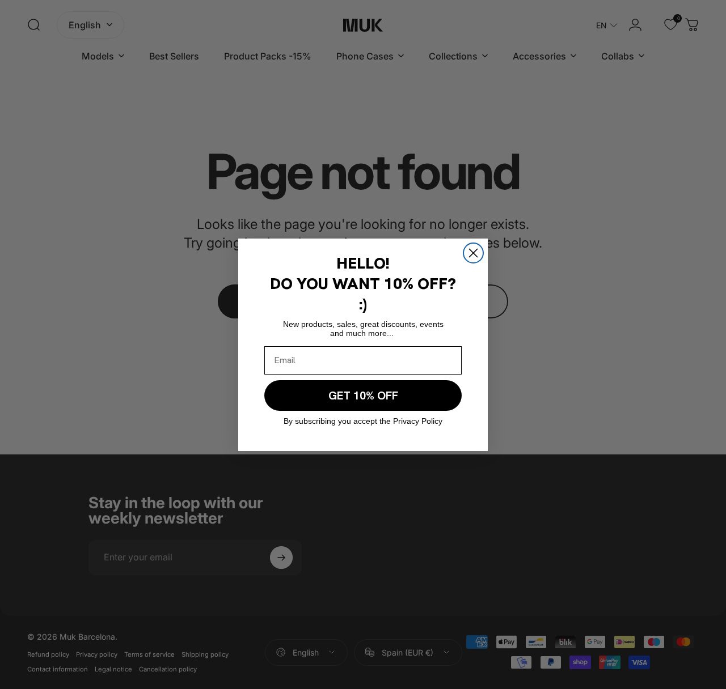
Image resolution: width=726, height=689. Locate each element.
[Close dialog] (473, 253)
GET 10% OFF (363, 395)
